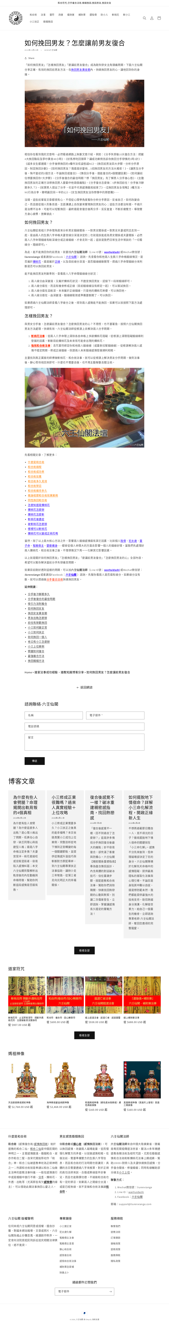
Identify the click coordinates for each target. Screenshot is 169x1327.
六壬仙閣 (71, 257)
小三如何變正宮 (37, 627)
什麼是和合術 (36, 462)
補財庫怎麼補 (67, 1266)
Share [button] (31, 58)
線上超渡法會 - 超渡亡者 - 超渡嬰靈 (102, 1017)
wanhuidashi (136, 1192)
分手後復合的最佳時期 (41, 599)
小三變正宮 (66, 1226)
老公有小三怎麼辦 (39, 641)
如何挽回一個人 (37, 637)
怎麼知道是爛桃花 (39, 505)
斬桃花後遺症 (36, 519)
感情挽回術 (41, 1144)
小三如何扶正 (36, 632)
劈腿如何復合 (36, 651)
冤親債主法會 (67, 1237)
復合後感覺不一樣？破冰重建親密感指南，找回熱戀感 (102, 808)
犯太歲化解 (66, 1231)
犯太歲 (133, 541)
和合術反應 (35, 476)
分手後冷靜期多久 (39, 594)
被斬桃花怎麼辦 (37, 524)
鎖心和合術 (66, 1249)
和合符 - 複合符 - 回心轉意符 (61, 1017)
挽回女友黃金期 (37, 613)
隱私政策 (115, 1261)
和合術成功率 (36, 471)
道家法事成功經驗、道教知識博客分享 (59, 672)
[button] (144, 18)
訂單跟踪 (115, 1237)
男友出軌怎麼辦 (37, 618)
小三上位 (124, 1172)
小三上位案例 (36, 646)
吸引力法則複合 (37, 603)
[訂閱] (110, 1291)
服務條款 (115, 1255)
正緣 (57, 261)
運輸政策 (115, 1243)
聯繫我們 (115, 1226)
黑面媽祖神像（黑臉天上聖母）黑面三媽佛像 (142, 1104)
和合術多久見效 (37, 481)
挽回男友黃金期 (80, 69)
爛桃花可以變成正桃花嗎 (43, 533)
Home (28, 672)
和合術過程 (35, 467)
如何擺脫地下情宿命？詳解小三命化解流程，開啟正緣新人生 (141, 808)
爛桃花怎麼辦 (36, 509)
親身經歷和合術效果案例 (43, 495)
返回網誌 (86, 687)
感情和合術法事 (68, 1261)
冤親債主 (38, 545)
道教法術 (115, 1231)
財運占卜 (64, 1272)
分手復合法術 (55, 579)
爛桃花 (37, 261)
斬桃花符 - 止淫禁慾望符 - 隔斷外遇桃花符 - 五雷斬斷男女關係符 (26, 1019)
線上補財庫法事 (131, 1017)
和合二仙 (35, 1149)
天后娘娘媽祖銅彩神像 (19, 1102)
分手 (41, 1177)
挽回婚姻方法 (36, 661)
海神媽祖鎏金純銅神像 (58, 1102)
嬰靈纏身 (52, 545)
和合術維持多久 (37, 490)
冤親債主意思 (67, 1243)
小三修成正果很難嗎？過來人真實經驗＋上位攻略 (64, 805)
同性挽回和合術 (37, 500)
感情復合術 (66, 1255)
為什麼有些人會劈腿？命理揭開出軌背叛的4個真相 (25, 805)
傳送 (34, 760)
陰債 (123, 541)
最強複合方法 (36, 656)
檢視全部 (84, 950)
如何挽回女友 (36, 608)
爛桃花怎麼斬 (36, 514)
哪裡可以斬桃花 (37, 529)
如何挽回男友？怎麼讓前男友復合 (108, 672)
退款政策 (115, 1249)
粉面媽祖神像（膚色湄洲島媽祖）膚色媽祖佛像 (103, 1104)
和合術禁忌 (35, 486)
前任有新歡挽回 (37, 622)
